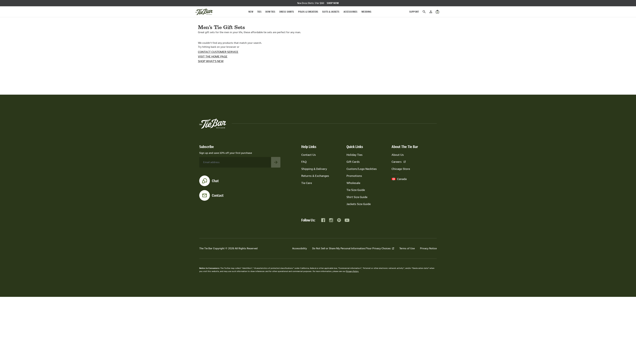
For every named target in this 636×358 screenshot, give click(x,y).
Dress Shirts (286, 11)
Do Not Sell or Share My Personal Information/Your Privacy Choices (351, 248)
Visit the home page (212, 56)
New (250, 11)
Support (414, 11)
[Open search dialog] (424, 11)
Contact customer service (218, 52)
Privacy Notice (428, 248)
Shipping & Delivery (314, 169)
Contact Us (308, 155)
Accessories (351, 11)
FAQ (304, 162)
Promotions (354, 176)
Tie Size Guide (355, 190)
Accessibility (299, 248)
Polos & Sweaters (308, 11)
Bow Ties (270, 11)
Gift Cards (353, 162)
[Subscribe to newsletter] (275, 162)
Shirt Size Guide (356, 197)
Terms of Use (407, 248)
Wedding (366, 11)
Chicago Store (401, 169)
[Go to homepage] (204, 11)
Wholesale (353, 183)
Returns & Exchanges (315, 176)
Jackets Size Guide (358, 204)
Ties (259, 11)
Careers (397, 162)
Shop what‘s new (211, 61)
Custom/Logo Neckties (361, 169)
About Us (398, 155)
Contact (218, 195)
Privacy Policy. (352, 271)
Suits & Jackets (330, 11)
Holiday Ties (354, 155)
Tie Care (306, 183)
